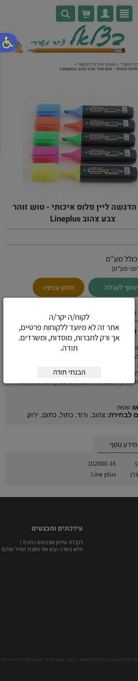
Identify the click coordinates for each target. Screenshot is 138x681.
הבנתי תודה (69, 372)
